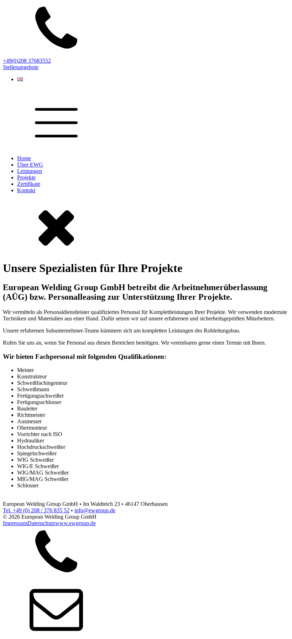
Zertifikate (28, 184)
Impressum (15, 523)
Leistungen (29, 171)
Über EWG (30, 165)
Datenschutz (41, 523)
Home (24, 158)
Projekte (26, 177)
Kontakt (26, 190)
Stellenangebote (20, 67)
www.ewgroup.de (75, 523)
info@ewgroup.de (94, 510)
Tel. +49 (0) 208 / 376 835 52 (36, 510)
